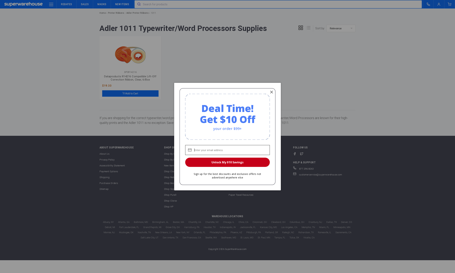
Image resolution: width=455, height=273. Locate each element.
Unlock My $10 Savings (227, 162)
